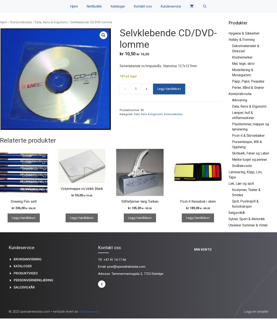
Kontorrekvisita (21, 22)
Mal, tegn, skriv (243, 64)
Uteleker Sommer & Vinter (248, 225)
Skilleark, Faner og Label (250, 153)
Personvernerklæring (33, 280)
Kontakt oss (143, 6)
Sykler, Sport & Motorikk (247, 219)
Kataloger (118, 6)
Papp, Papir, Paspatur (248, 81)
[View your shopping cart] (191, 6)
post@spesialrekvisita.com (126, 267)
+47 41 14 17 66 (114, 260)
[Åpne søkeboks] (204, 6)
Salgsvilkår (237, 213)
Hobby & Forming (242, 40)
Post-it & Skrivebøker (248, 136)
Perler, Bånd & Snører (248, 88)
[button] (103, 35)
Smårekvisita (242, 166)
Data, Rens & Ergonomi (51, 22)
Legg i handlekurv (169, 89)
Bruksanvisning (28, 259)
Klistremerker (242, 57)
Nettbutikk (94, 6)
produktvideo (26, 273)
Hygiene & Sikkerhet (244, 33)
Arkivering (239, 100)
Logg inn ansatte (256, 312)
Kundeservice (171, 6)
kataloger (23, 266)
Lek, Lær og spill (241, 183)
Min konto (203, 249)
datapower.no (89, 312)
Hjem (74, 6)
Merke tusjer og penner (249, 160)
